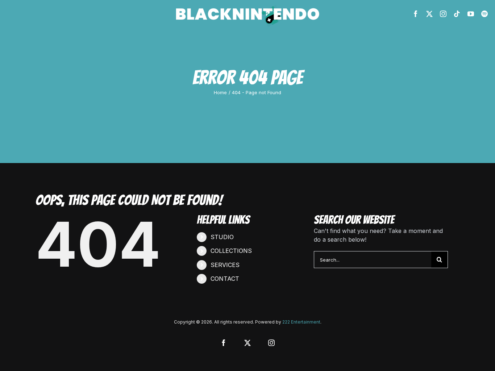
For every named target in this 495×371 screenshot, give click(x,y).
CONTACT (225, 278)
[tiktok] (457, 14)
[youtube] (470, 14)
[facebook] (415, 14)
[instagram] (443, 14)
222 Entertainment (301, 322)
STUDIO (222, 237)
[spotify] (484, 14)
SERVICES (225, 264)
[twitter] (429, 14)
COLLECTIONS (231, 250)
